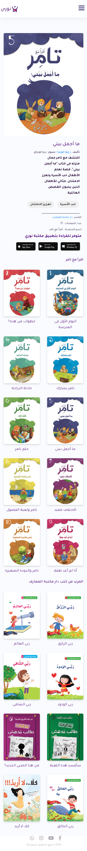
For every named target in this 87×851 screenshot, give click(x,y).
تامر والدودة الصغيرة (22, 571)
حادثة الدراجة (22, 389)
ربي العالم (22, 644)
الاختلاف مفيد (65, 510)
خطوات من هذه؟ (21, 322)
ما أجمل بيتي (65, 449)
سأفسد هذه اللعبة (65, 766)
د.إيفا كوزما (64, 152)
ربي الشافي (22, 705)
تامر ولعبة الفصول (22, 510)
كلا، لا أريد (21, 827)
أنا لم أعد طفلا (65, 571)
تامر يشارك (65, 389)
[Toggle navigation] (81, 8)
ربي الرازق (65, 644)
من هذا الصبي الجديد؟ (21, 766)
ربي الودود (65, 705)
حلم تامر (22, 449)
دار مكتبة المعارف (62, 217)
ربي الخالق (65, 827)
